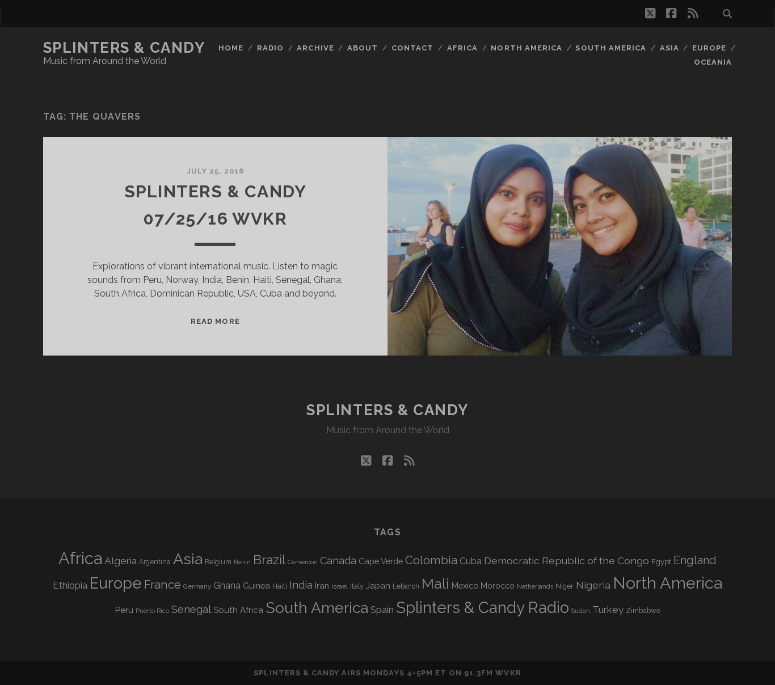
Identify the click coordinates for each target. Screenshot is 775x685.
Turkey (608, 609)
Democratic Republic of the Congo (566, 560)
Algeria (120, 560)
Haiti (279, 586)
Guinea (256, 585)
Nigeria (593, 585)
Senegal (191, 609)
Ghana (227, 585)
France (162, 584)
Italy (357, 586)
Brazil (269, 559)
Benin (242, 562)
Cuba (471, 561)
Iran (322, 585)
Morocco (498, 585)
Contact (412, 48)
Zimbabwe (643, 611)
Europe (709, 48)
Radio (270, 48)
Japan (378, 586)
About (362, 48)
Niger (564, 586)
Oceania (713, 62)
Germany (197, 586)
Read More (215, 321)
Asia (669, 48)
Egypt (661, 561)
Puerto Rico (152, 611)
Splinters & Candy (124, 47)
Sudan (580, 611)
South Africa (238, 610)
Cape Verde (381, 561)
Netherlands (535, 586)
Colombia (431, 560)
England (695, 560)
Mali (435, 583)
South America (610, 48)
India (301, 585)
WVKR (508, 673)
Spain (382, 609)
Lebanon (406, 586)
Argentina (155, 562)
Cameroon (303, 562)
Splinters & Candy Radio (482, 607)
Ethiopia (70, 585)
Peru (124, 609)
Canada (338, 560)
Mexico (465, 585)
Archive (315, 48)
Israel (339, 586)
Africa (462, 48)
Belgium (218, 562)
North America (526, 48)
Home (230, 48)
